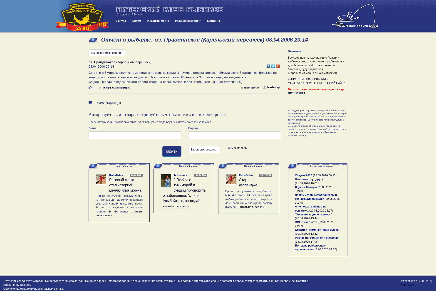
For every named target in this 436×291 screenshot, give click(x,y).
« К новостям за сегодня (106, 52)
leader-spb (274, 87)
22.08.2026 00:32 (325, 175)
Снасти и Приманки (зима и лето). (317, 230)
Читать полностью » (176, 206)
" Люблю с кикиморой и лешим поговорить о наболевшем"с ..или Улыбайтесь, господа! (184, 190)
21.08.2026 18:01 (307, 183)
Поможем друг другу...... (311, 179)
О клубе (120, 20)
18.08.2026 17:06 (307, 241)
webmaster (407, 284)
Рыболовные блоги (188, 20)
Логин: (93, 128)
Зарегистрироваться (204, 149)
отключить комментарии (116, 87)
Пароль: (193, 128)
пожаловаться (251, 87)
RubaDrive (116, 175)
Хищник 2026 (303, 175)
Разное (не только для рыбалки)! (317, 237)
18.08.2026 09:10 (325, 249)
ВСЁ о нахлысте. (306, 222)
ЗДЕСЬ (337, 73)
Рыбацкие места (158, 20)
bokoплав (180, 175)
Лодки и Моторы (306, 187)
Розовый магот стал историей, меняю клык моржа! (125, 185)
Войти (172, 151)
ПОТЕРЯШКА (297, 93)
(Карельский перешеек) (120, 62)
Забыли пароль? (237, 148)
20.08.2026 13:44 (307, 218)
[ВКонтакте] (268, 65)
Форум (136, 20)
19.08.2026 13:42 (307, 233)
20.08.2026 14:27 (321, 210)
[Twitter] (273, 65)
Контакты (213, 20)
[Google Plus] (278, 65)
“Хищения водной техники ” (313, 214)
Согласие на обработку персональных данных (33, 288)
